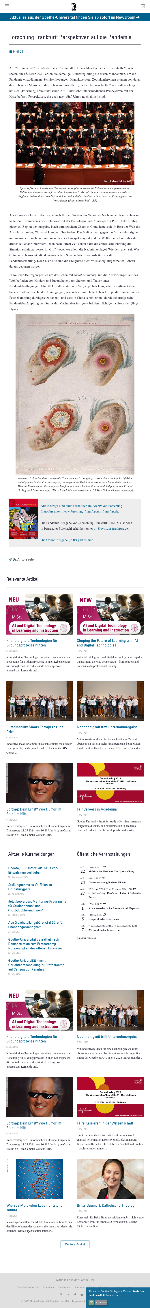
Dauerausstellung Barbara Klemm (107, 882)
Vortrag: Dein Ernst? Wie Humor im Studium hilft (33, 811)
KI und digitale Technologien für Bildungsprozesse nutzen (31, 643)
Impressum (77, 1301)
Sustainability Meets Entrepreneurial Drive (35, 729)
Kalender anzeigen (86, 938)
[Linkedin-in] (68, 1294)
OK (91, 1302)
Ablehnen (101, 1302)
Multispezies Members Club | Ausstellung (111, 871)
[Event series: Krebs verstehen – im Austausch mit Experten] (104, 903)
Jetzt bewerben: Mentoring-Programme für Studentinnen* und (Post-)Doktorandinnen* (37, 906)
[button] (75, 1244)
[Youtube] (81, 1294)
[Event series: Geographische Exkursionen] (104, 914)
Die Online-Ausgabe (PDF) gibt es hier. (67, 539)
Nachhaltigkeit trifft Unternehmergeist (107, 726)
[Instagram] (61, 1294)
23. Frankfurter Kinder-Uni (104, 930)
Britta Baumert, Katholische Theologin (107, 1205)
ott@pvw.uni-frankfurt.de (111, 528)
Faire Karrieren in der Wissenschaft (105, 1123)
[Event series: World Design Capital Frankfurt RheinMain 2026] (134, 888)
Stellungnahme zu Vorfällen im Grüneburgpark (30, 886)
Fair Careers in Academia (97, 809)
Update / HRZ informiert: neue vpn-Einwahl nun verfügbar (33, 870)
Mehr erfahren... (114, 1295)
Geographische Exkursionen (104, 919)
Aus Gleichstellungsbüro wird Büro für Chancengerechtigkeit (36, 924)
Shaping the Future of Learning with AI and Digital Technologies (107, 643)
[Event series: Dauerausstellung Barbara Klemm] (103, 878)
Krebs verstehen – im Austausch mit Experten (114, 908)
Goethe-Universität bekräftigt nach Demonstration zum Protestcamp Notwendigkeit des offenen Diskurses (35, 944)
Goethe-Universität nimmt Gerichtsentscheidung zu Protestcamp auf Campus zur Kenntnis (36, 965)
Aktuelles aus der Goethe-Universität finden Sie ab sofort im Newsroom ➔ (75, 17)
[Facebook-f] (75, 1294)
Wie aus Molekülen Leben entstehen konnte (35, 1207)
